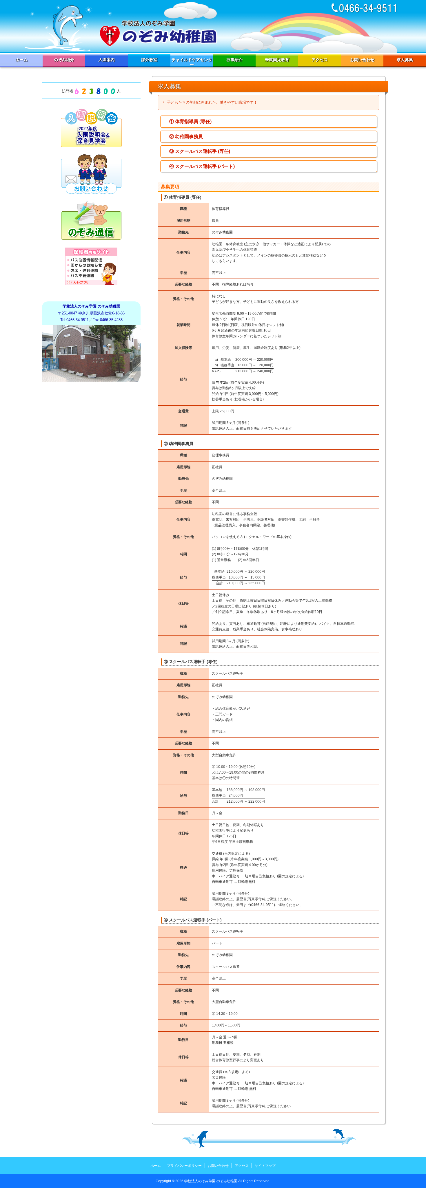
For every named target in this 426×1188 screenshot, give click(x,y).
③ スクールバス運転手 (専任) (199, 151)
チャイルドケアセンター (192, 62)
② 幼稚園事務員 (186, 136)
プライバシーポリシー (184, 1166)
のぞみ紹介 (64, 59)
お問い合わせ (362, 59)
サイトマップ (265, 1166)
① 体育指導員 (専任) (190, 121)
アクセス (320, 59)
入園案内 (107, 59)
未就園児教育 (277, 59)
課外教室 (149, 59)
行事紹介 (234, 59)
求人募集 (405, 59)
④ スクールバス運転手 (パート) (202, 166)
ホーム (21, 59)
